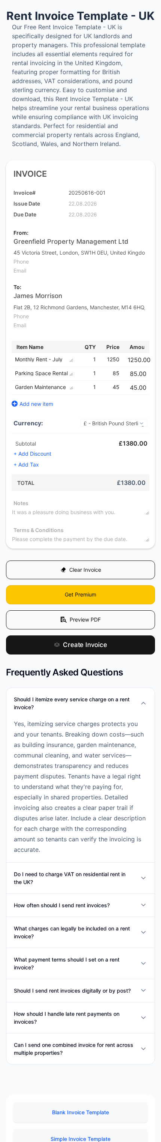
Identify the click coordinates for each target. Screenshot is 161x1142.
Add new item (36, 404)
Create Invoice (85, 650)
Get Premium (80, 597)
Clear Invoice (85, 571)
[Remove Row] (150, 360)
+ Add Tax (26, 464)
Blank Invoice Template (80, 1118)
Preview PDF (85, 624)
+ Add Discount (32, 453)
